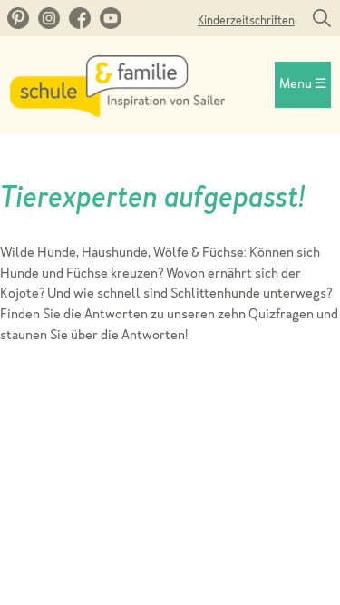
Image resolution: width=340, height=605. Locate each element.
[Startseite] (117, 112)
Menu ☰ (302, 85)
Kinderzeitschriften (246, 21)
